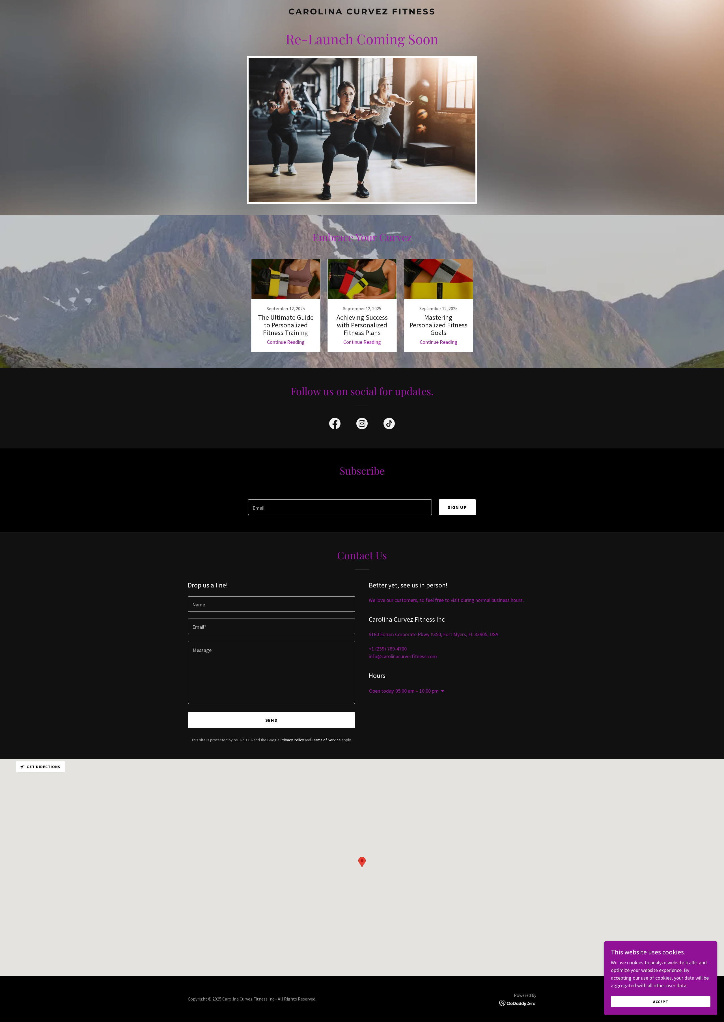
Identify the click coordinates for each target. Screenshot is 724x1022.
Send (271, 720)
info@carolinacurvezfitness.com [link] (403, 656)
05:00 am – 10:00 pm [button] (417, 691)
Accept (660, 1001)
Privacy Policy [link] (292, 739)
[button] (441, 691)
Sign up (457, 507)
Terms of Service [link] (326, 739)
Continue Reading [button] (286, 342)
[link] (362, 12)
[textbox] (340, 507)
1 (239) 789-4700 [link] (389, 648)
